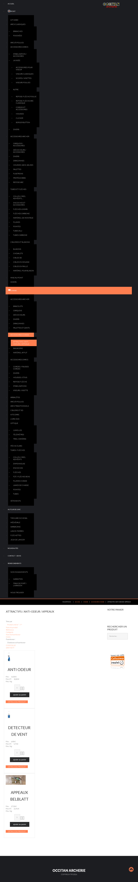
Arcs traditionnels (19, 406)
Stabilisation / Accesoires (20, 55)
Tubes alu (17, 231)
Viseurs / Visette (20, 390)
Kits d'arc (14, 415)
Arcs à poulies (17, 43)
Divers (16, 129)
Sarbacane (15, 527)
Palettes (17, 169)
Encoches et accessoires (19, 204)
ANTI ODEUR (19, 669)
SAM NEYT (10, 648)
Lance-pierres (17, 531)
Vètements (15, 501)
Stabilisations (20, 386)
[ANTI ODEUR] (9, 657)
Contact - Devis (14, 556)
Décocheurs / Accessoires (19, 151)
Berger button (23, 122)
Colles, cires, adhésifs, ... (19, 197)
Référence (10, 630)
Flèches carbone (21, 213)
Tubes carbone (20, 235)
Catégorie (9, 632)
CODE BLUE (11, 645)
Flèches (17, 472)
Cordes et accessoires (21, 108)
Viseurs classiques (24, 74)
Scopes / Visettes (23, 78)
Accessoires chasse (19, 335)
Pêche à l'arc (16, 446)
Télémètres (18, 434)
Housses (20, 114)
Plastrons (18, 174)
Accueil (11, 4)
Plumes (16, 222)
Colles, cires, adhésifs (19, 458)
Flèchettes (15, 535)
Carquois (17, 310)
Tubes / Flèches (17, 450)
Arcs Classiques (17, 24)
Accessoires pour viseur (24, 68)
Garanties (18, 579)
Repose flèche (20, 382)
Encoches (18, 468)
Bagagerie (18, 348)
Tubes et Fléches (18, 189)
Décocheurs (19, 315)
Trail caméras (19, 439)
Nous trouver (17, 592)
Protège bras (19, 178)
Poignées (17, 36)
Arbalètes (15, 397)
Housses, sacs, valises (23, 165)
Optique (14, 423)
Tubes (16, 494)
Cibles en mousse (21, 262)
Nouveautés (13, 548)
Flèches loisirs (20, 209)
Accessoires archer (19, 136)
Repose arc (18, 182)
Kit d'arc (14, 20)
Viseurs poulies (23, 82)
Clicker (19, 118)
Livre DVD (14, 419)
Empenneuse (19, 464)
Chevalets (18, 253)
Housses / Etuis (20, 377)
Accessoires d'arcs (19, 47)
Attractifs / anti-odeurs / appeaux (21, 343)
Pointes (17, 226)
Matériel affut (20, 353)
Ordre (8, 637)
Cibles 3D (17, 258)
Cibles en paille (20, 266)
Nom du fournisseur (13, 634)
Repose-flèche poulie (26, 96)
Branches (18, 31)
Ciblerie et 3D (16, 410)
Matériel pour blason (23, 271)
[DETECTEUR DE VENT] (9, 715)
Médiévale (15, 522)
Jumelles (17, 430)
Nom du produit (12, 627)
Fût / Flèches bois (21, 477)
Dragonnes (18, 161)
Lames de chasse (21, 485)
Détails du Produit (17, 702)
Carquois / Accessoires (19, 144)
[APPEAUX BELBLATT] (16, 780)
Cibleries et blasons (20, 242)
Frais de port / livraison (20, 584)
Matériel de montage (23, 218)
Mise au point (16, 278)
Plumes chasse (20, 481)
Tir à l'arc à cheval (18, 518)
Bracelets (18, 306)
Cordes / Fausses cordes (21, 368)
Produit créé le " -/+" (14, 625)
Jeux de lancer (17, 540)
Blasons (17, 249)
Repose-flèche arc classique (25, 102)
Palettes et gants (21, 328)
